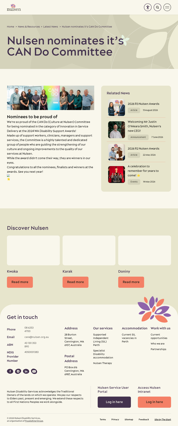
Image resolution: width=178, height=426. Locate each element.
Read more (19, 282)
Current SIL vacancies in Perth (129, 338)
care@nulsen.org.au (37, 337)
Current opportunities (159, 336)
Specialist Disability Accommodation (103, 354)
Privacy (115, 419)
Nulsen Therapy (102, 363)
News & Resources (29, 27)
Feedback (144, 419)
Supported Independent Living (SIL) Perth (100, 340)
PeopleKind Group (34, 421)
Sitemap (129, 419)
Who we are (157, 344)
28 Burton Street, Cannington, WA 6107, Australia (74, 340)
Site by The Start (163, 419)
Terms (103, 419)
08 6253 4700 (29, 329)
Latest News (50, 27)
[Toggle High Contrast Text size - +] (148, 7)
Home (10, 27)
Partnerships (158, 349)
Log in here (114, 402)
